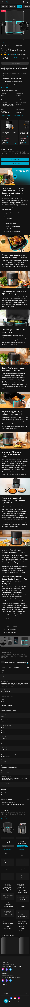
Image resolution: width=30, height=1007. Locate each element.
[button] (23, 39)
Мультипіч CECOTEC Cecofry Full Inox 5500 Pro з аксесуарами (9, 133)
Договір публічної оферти (15, 1001)
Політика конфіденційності (15, 1004)
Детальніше (7, 849)
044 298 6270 (5, 973)
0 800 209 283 (5, 962)
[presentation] (2, 25)
